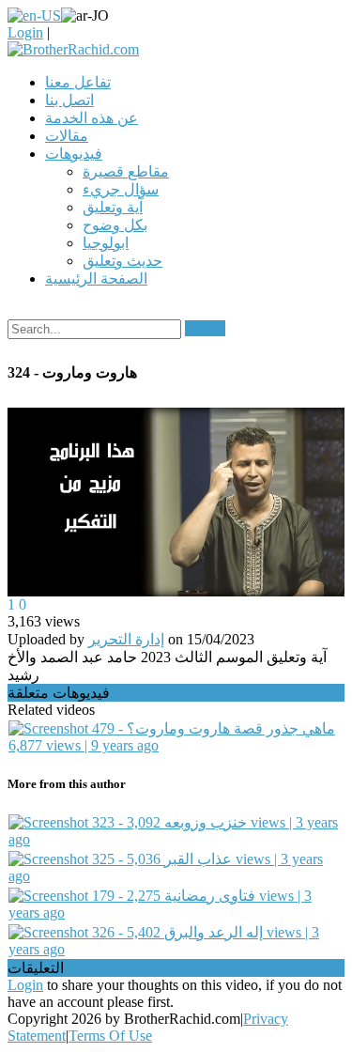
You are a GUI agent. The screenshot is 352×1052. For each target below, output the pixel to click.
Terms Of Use (110, 1036)
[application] (176, 502)
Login (25, 32)
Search (205, 328)
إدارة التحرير (126, 639)
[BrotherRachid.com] (73, 49)
